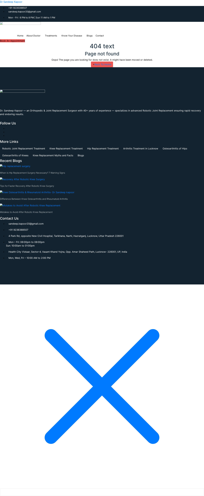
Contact (100, 35)
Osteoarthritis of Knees (15, 155)
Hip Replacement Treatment (103, 148)
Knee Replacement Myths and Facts (53, 155)
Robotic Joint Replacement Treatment (23, 148)
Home (20, 35)
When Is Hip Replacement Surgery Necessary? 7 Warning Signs (32, 172)
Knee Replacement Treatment (66, 148)
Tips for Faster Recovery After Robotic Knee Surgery (27, 186)
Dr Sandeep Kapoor (11, 1)
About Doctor (33, 35)
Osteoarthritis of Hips (175, 148)
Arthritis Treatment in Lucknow (140, 148)
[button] (34, 35)
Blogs (90, 35)
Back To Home (102, 64)
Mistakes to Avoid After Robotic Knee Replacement (26, 212)
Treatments (51, 35)
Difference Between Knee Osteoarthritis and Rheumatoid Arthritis (34, 199)
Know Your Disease (72, 35)
